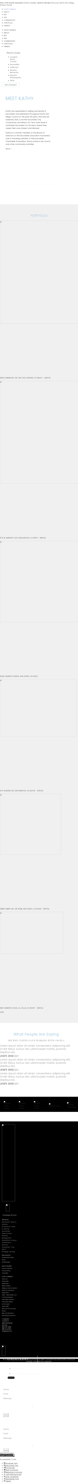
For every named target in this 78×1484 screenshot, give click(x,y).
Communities (9, 20)
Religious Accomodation (9, 1288)
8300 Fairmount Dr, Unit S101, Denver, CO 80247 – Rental (25, 378)
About (6, 12)
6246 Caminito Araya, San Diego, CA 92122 (19, 676)
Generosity (5, 1281)
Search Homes (43, 3)
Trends (7, 26)
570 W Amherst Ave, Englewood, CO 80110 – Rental (23, 538)
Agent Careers (6, 1286)
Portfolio (8, 23)
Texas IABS (5, 1306)
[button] (7, 1455)
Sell (5, 17)
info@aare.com (7, 1331)
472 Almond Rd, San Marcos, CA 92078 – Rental (21, 791)
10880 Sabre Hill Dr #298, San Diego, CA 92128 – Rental (24, 909)
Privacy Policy (6, 1271)
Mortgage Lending (8, 1251)
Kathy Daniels (10, 9)
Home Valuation (16, 3)
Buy (5, 15)
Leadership (5, 1283)
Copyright (5, 1273)
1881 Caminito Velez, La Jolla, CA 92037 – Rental (21, 1008)
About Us (5, 1279)
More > (9, 149)
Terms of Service (7, 1268)
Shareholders (6, 1262)
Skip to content (7, 1453)
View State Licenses (8, 1299)
